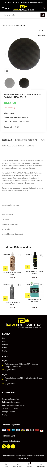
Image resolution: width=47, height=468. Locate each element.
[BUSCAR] (42, 15)
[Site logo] (23, 8)
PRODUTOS (28, 122)
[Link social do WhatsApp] (18, 127)
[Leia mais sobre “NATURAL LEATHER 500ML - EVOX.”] (5, 268)
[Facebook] (4, 446)
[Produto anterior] (39, 30)
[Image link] (23, 430)
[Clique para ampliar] (7, 71)
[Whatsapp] (13, 446)
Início (3, 25)
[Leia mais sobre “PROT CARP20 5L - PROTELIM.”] (27, 295)
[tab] (7, 139)
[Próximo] (44, 30)
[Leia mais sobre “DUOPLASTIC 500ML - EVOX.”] (5, 298)
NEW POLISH (20, 25)
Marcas (10, 25)
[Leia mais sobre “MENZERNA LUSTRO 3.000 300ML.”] (27, 267)
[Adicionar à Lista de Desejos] (19, 255)
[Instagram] (8, 446)
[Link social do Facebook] (15, 127)
